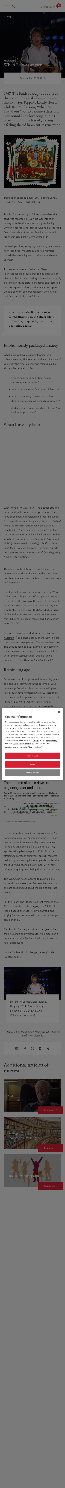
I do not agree (32, 756)
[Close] (59, 711)
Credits (35, 741)
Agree (32, 764)
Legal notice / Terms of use (23, 744)
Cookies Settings (32, 772)
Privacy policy (51, 741)
